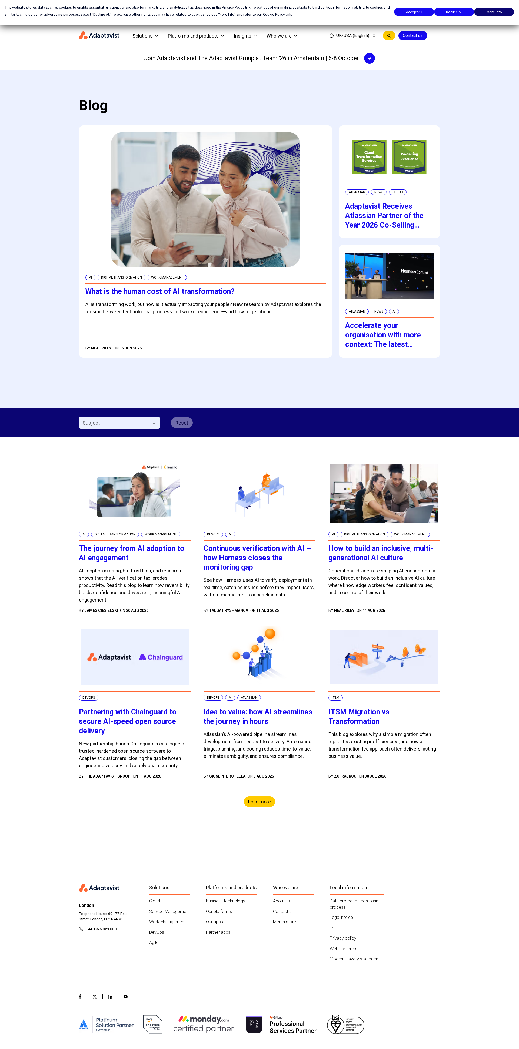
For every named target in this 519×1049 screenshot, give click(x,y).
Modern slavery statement (355, 959)
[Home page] (99, 35)
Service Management (169, 911)
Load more (259, 801)
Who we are (279, 36)
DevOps (156, 932)
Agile (153, 942)
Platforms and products (193, 36)
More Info (494, 11)
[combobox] (115, 423)
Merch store (284, 921)
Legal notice (341, 917)
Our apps (214, 921)
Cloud (154, 901)
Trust (334, 928)
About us (281, 901)
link (248, 7)
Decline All (454, 11)
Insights (242, 36)
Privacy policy (343, 938)
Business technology (225, 901)
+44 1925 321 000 (101, 929)
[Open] (154, 423)
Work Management (167, 921)
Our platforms (219, 911)
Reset (181, 423)
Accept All (414, 11)
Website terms (343, 948)
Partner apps (218, 932)
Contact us (413, 35)
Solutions (142, 36)
